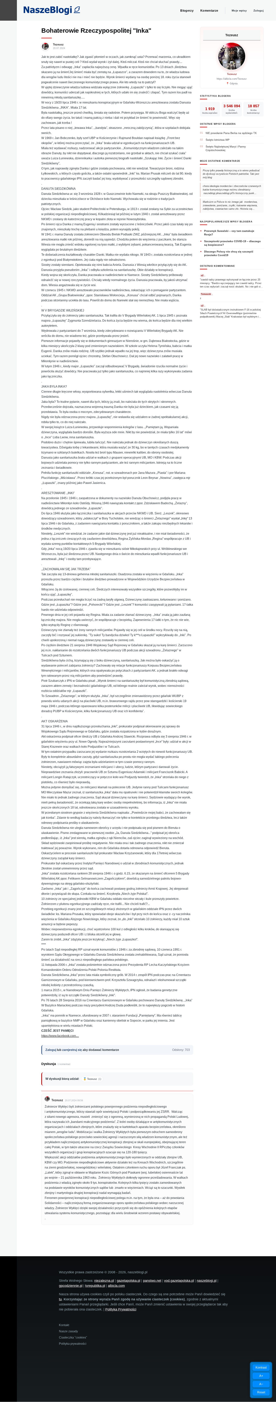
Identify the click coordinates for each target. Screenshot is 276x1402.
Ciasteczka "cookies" (73, 1337)
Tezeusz (58, 44)
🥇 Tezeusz (92, 1078)
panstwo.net (152, 1281)
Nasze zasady (68, 1331)
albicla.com (116, 1286)
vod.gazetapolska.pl (179, 1281)
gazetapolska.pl (128, 1281)
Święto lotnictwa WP (217, 139)
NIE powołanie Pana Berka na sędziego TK (231, 133)
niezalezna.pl (104, 1281)
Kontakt (64, 1325)
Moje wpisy (239, 10)
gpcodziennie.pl (70, 1286)
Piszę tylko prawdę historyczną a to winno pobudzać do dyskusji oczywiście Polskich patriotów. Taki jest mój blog (231, 174)
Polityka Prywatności (120, 1309)
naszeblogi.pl (206, 1281)
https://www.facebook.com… (60, 1035)
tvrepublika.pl (95, 1286)
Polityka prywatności (72, 1343)
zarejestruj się (72, 1049)
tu (60, 1299)
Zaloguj (258, 10)
